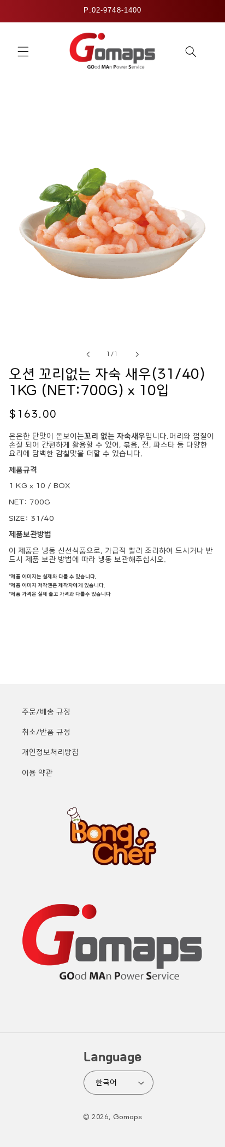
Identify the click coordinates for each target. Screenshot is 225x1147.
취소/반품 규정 (46, 732)
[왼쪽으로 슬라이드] (88, 354)
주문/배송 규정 (46, 712)
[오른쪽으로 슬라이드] (137, 354)
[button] (22, 51)
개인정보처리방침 (50, 752)
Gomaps (127, 1117)
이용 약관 (37, 773)
